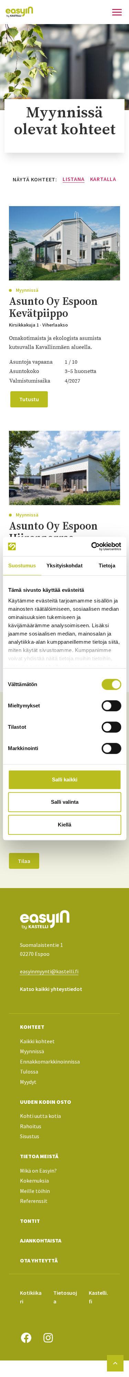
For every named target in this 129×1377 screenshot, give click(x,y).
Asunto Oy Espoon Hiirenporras (53, 532)
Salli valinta (64, 802)
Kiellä (64, 825)
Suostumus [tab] (22, 565)
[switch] (111, 705)
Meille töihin (35, 1190)
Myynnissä (32, 1051)
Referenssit (33, 1200)
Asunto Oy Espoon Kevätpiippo (53, 307)
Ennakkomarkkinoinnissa (50, 1061)
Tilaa (24, 860)
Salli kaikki (64, 779)
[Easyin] (19, 12)
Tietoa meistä (39, 1156)
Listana (74, 178)
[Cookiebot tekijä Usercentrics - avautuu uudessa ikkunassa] (92, 546)
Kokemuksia (34, 1180)
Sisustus (29, 1136)
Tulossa (29, 1071)
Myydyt (28, 1081)
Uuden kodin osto (45, 1101)
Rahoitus (30, 1126)
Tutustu (29, 399)
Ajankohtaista (40, 1240)
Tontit (30, 1220)
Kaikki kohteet (37, 1041)
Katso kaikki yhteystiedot (51, 988)
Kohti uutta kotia (40, 1115)
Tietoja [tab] (107, 565)
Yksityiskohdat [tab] (64, 565)
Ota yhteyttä (39, 1260)
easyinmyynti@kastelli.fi (49, 971)
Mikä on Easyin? (38, 1170)
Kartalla (103, 178)
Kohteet (32, 1026)
